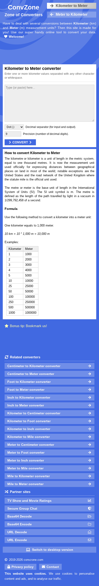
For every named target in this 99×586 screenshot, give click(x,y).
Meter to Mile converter (25, 468)
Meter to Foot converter (25, 452)
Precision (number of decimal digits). (46, 134)
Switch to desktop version (52, 550)
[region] (49, 52)
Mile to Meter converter (25, 484)
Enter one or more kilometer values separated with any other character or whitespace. (49, 75)
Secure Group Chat (22, 508)
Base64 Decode (19, 516)
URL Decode (17, 532)
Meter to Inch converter (25, 460)
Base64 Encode (19, 524)
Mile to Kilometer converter (28, 476)
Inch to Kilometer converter (28, 397)
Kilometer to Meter (71, 6)
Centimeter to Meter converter (30, 374)
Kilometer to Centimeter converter (33, 413)
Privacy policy (23, 567)
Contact (53, 567)
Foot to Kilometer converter (29, 382)
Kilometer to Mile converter (28, 437)
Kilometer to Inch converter (28, 429)
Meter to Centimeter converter (30, 444)
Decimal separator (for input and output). (51, 127)
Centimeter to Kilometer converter (33, 366)
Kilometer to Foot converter (29, 421)
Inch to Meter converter (25, 405)
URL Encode (17, 540)
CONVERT (20, 142)
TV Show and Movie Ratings (29, 500)
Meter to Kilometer (71, 14)
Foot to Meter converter (25, 389)
